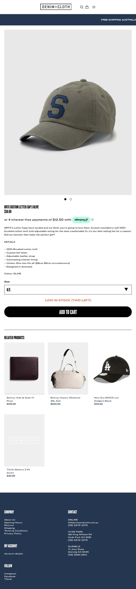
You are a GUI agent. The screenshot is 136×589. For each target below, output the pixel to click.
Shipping (9, 528)
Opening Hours (13, 522)
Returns (9, 525)
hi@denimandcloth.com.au (83, 522)
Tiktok (8, 579)
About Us (9, 519)
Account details (13, 553)
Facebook (10, 576)
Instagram (10, 573)
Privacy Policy (13, 533)
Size (7, 281)
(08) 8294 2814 (77, 554)
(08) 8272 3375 (78, 525)
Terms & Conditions (16, 530)
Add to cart (68, 311)
